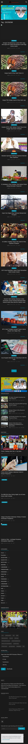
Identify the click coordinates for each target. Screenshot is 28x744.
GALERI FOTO (4, 560)
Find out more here (6, 739)
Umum (2, 552)
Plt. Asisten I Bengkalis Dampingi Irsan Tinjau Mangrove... (17, 398)
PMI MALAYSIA (5, 638)
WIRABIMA (19, 646)
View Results (9, 669)
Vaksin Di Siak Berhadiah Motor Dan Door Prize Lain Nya (18, 703)
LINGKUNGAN (4, 567)
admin (8, 48)
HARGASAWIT (8, 635)
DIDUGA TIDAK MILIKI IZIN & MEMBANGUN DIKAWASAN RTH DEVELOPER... (16, 424)
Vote (3, 669)
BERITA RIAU (4, 562)
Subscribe (21, 728)
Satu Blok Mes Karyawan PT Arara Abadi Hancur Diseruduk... (17, 697)
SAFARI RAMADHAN (16, 640)
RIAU (2, 588)
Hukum (2, 593)
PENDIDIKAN (4, 572)
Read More (23, 51)
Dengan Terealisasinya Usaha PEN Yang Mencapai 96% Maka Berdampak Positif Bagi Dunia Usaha (14, 44)
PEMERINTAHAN (4, 569)
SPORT (2, 576)
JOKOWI (11, 638)
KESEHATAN (4, 581)
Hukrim (2, 591)
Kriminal (3, 595)
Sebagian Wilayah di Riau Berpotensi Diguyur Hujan (17, 411)
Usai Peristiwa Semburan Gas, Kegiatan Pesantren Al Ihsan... (17, 417)
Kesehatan (3, 555)
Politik (2, 598)
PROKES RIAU (4, 646)
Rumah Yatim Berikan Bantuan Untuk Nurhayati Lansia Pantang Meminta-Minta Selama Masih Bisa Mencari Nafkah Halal (14, 300)
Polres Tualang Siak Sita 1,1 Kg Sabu (11, 451)
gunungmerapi (12, 646)
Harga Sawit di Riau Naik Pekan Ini (14, 73)
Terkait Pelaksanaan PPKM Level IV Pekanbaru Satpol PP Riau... (16, 709)
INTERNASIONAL (5, 586)
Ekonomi (3, 602)
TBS (13, 635)
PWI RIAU (16, 638)
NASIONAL (3, 564)
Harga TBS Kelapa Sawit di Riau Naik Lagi (14, 100)
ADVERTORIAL (4, 557)
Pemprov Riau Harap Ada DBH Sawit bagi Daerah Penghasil (18, 404)
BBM (17, 635)
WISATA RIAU (16, 643)
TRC (23, 646)
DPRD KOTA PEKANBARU (7, 643)
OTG (2, 635)
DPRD (2, 600)
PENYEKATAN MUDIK (6, 640)
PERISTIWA (3, 574)
